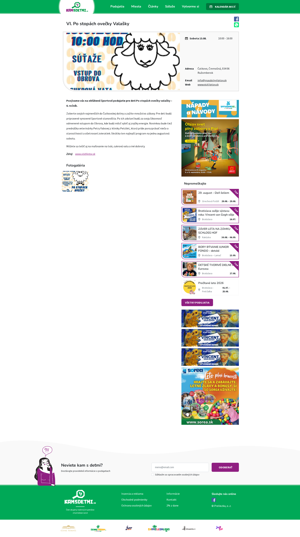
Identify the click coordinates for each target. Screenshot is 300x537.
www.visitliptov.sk (208, 84)
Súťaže (170, 6)
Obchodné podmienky (134, 499)
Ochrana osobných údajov (136, 505)
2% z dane (172, 505)
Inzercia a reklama (132, 493)
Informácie (173, 493)
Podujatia (117, 6)
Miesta (136, 6)
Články (153, 6)
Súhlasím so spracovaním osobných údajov (177, 474)
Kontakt (171, 499)
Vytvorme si (190, 6)
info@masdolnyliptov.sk (212, 80)
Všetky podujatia (197, 302)
